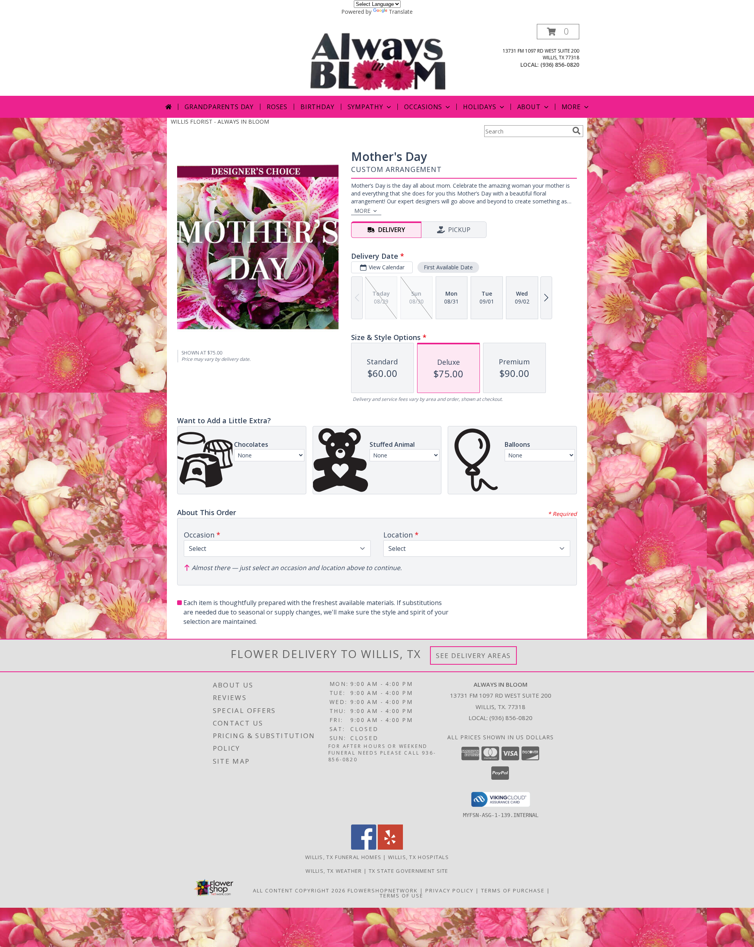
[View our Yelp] (390, 847)
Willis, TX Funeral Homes (343, 857)
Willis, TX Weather (334, 870)
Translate (401, 11)
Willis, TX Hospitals (418, 857)
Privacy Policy (449, 890)
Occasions (423, 106)
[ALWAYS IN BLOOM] (377, 60)
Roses (277, 106)
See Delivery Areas (473, 655)
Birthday (317, 106)
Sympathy (365, 106)
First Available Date (448, 267)
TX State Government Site (408, 870)
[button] (558, 31)
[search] (576, 130)
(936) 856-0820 (559, 64)
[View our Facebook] (363, 847)
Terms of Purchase (513, 890)
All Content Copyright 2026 (299, 890)
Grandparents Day (219, 106)
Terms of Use (401, 895)
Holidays (479, 106)
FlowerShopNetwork (383, 890)
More (571, 106)
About (529, 106)
